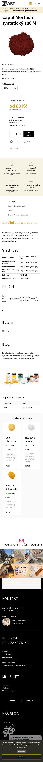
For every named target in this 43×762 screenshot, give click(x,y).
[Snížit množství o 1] (12, 134)
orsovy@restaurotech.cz (20, 620)
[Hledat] (30, 3)
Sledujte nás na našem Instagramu (22, 544)
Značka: (16, 100)
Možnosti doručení (19, 125)
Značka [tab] (18, 215)
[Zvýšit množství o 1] (20, 134)
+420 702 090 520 (17, 623)
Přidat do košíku (28, 134)
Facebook (4, 701)
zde (24, 747)
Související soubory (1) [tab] (16, 206)
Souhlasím (21, 757)
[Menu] (39, 3)
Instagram (22, 701)
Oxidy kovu (26, 403)
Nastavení (21, 751)
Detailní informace (8, 78)
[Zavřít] (39, 737)
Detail (8, 466)
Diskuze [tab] (11, 210)
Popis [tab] (13, 201)
